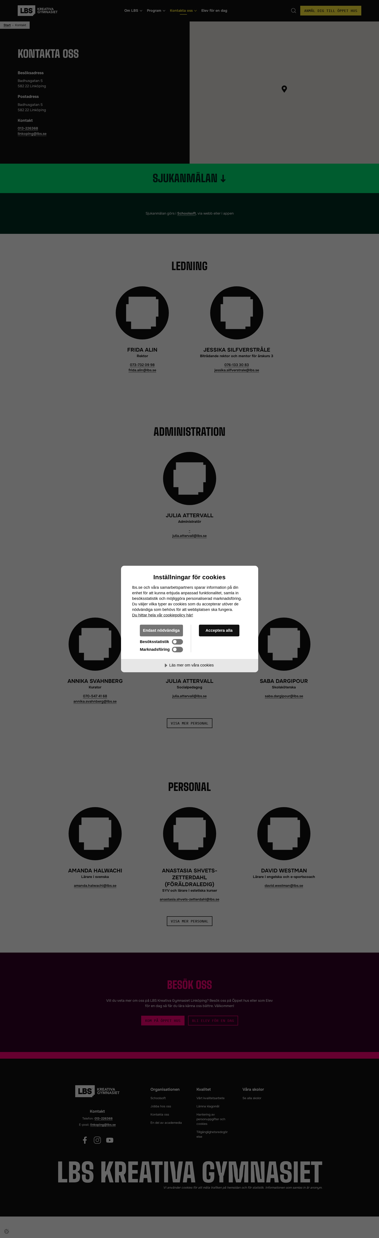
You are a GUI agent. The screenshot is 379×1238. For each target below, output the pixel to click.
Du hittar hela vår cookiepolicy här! (162, 615)
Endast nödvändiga (161, 630)
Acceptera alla (219, 630)
